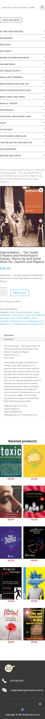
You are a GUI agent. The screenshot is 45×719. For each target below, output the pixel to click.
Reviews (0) (8, 339)
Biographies (6, 38)
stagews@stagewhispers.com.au (26, 690)
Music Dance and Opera (12, 97)
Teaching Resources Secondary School (28, 324)
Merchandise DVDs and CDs (14, 84)
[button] (41, 190)
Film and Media (7, 64)
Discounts (5, 51)
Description (9, 335)
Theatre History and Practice (16, 142)
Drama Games (18, 315)
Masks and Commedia (11, 77)
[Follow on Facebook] (22, 709)
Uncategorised (8, 149)
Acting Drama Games (24, 312)
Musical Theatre (8, 103)
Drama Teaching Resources (14, 57)
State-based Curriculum (13, 136)
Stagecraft (6, 129)
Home (3, 170)
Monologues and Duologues (15, 90)
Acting (39, 170)
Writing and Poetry (10, 155)
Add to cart (19, 292)
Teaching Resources (18, 321)
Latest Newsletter (11, 20)
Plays (3, 123)
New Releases (7, 110)
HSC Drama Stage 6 (10, 70)
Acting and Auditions (11, 31)
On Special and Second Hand (15, 116)
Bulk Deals (5, 44)
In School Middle (22, 318)
